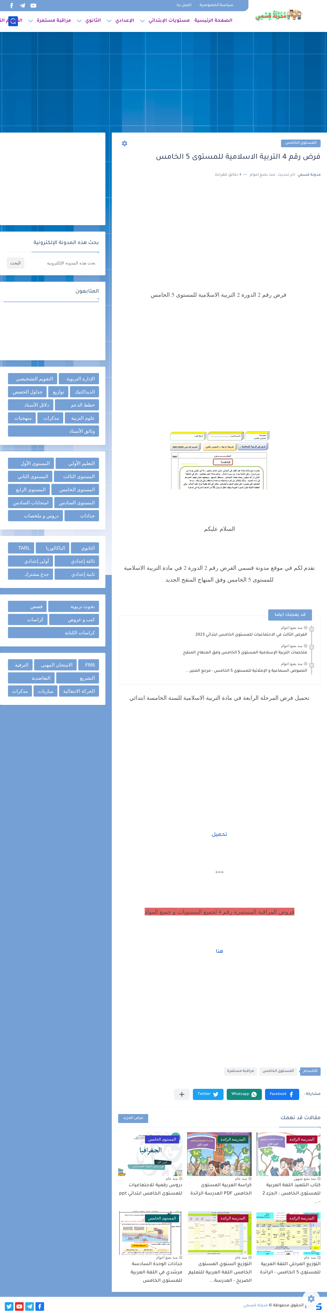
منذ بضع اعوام (291, 627)
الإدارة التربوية (80, 378)
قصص (36, 606)
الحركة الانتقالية (79, 691)
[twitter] (9, 1306)
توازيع (58, 391)
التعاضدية (41, 678)
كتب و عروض (81, 619)
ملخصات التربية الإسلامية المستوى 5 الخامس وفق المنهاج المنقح (245, 653)
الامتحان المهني (56, 665)
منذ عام (241, 1178)
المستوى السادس (77, 502)
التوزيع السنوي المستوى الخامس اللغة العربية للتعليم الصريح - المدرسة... (220, 1272)
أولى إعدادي (36, 561)
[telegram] (22, 5)
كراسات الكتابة (80, 632)
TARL (24, 548)
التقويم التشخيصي (34, 378)
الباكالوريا (55, 548)
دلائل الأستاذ (36, 405)
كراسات (35, 619)
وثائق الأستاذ (82, 431)
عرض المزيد (133, 1118)
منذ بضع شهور (305, 1178)
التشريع (87, 678)
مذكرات (51, 418)
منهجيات (23, 418)
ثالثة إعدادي (83, 561)
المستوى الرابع (31, 489)
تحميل (219, 835)
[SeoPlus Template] (318, 1306)
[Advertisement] (163, 83)
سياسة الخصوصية (216, 6)
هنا (219, 952)
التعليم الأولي (81, 463)
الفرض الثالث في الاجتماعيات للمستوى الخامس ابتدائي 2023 (251, 635)
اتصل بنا (184, 6)
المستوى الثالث (79, 476)
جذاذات (87, 515)
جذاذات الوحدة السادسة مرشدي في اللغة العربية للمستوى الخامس (156, 1272)
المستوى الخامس (300, 143)
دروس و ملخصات (41, 515)
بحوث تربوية (83, 606)
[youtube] (33, 5)
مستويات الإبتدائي (169, 21)
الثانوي (93, 21)
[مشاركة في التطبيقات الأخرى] (182, 1094)
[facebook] (11, 5)
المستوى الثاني (33, 476)
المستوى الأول (35, 463)
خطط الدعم (83, 405)
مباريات (45, 691)
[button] (282, 1094)
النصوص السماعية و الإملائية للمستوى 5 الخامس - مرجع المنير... (246, 671)
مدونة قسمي (255, 1305)
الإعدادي (124, 21)
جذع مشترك (37, 574)
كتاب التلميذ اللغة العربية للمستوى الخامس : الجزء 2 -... (291, 1193)
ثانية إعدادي (83, 574)
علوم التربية (83, 418)
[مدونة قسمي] (279, 15)
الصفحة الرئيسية (213, 21)
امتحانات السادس (31, 502)
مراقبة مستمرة (54, 21)
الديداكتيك (85, 391)
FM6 (90, 665)
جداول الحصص (27, 391)
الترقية (21, 665)
